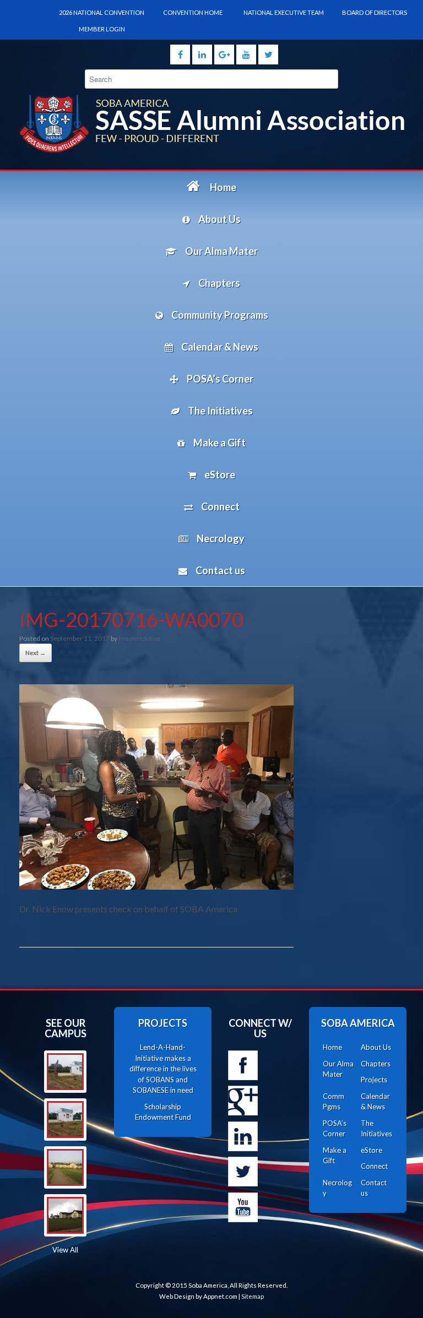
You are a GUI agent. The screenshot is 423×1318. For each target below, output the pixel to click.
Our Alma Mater (338, 1069)
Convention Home (193, 12)
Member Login (102, 28)
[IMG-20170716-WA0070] (156, 886)
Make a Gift (334, 1155)
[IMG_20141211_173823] (65, 1119)
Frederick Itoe (139, 638)
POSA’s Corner (334, 1129)
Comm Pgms (333, 1102)
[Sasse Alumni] (211, 124)
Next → (35, 652)
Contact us (374, 1188)
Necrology (337, 1188)
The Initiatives (376, 1129)
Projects (374, 1079)
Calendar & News (375, 1102)
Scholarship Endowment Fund (163, 1112)
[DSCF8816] (65, 1215)
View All (65, 1249)
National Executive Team (283, 12)
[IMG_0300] (65, 1167)
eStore (371, 1150)
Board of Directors (374, 12)
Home (332, 1047)
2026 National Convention (101, 12)
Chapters (376, 1063)
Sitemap (252, 1296)
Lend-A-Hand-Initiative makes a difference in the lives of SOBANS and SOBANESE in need (163, 1068)
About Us (376, 1047)
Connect (374, 1166)
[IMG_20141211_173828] (65, 1071)
